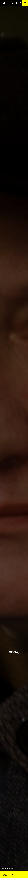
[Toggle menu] (25, 3)
